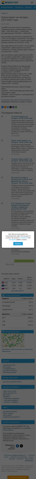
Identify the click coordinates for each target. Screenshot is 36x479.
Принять (18, 244)
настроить (12, 240)
